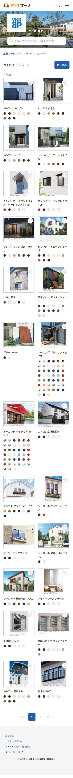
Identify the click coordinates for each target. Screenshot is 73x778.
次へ (49, 716)
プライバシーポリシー (15, 752)
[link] (11, 53)
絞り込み (62, 64)
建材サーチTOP (11, 53)
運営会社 (9, 735)
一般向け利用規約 (13, 741)
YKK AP (28, 53)
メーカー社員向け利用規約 (17, 746)
